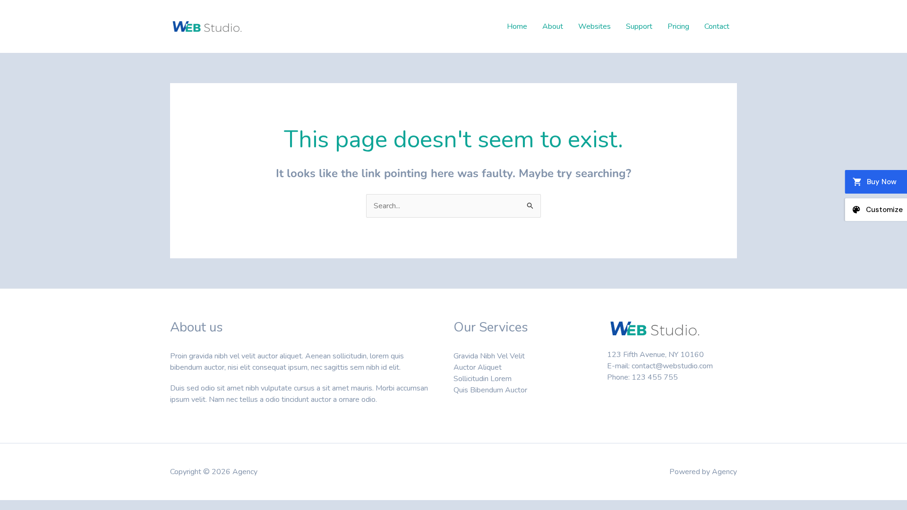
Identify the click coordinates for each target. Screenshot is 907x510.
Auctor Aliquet (478, 367)
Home (517, 26)
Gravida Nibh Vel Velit (489, 356)
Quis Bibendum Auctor (490, 390)
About (552, 26)
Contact (716, 26)
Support (639, 26)
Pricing (678, 26)
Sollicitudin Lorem (483, 379)
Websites (594, 26)
